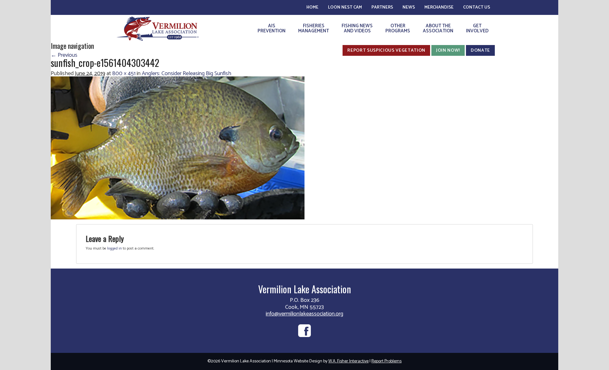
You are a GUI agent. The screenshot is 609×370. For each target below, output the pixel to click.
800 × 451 (123, 73)
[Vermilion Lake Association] (157, 28)
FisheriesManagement (313, 28)
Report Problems (386, 361)
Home (312, 7)
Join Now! (448, 50)
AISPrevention (271, 28)
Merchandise (439, 7)
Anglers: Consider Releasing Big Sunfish (186, 73)
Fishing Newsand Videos (357, 28)
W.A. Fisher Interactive (348, 361)
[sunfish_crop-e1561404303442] (177, 148)
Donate (480, 50)
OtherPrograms (397, 28)
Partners (382, 7)
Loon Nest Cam (345, 7)
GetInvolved (477, 28)
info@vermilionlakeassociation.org (304, 314)
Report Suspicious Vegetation (386, 50)
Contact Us (476, 7)
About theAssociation (438, 28)
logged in (114, 248)
